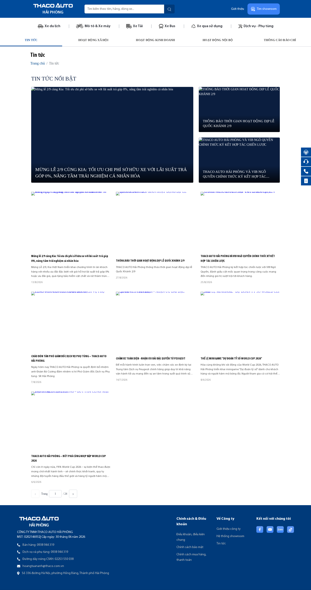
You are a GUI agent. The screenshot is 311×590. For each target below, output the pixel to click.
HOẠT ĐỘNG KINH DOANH (155, 40)
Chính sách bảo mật (189, 547)
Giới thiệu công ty (229, 529)
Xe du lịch (52, 26)
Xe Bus (170, 26)
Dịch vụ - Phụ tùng (258, 26)
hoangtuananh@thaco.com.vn (43, 566)
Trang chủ (37, 63)
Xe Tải (138, 26)
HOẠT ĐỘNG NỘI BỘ (218, 40)
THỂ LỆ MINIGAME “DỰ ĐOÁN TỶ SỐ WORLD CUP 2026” (231, 358)
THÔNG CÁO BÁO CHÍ (280, 40)
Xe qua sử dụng (209, 26)
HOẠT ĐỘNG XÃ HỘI (93, 40)
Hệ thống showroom (230, 536)
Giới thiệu (237, 9)
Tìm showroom (267, 9)
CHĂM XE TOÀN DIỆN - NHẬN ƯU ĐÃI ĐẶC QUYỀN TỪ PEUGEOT (151, 358)
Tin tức (221, 543)
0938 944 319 (45, 545)
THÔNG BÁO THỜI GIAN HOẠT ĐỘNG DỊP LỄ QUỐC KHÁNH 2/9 (150, 261)
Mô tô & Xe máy (97, 26)
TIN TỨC (31, 40)
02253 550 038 (64, 559)
